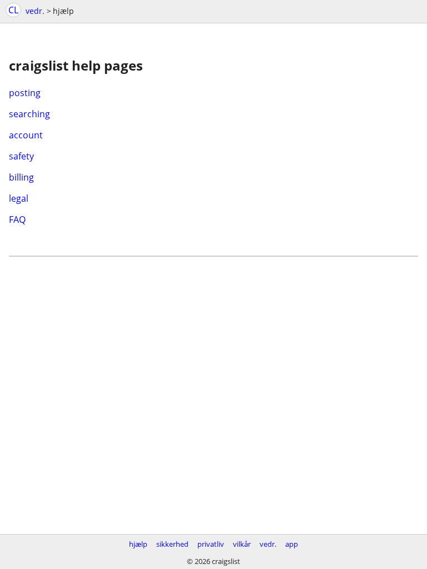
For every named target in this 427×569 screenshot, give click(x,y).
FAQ (17, 219)
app (291, 544)
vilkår (242, 544)
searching (29, 114)
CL (13, 10)
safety (21, 156)
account (26, 135)
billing (21, 177)
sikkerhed (172, 544)
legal (18, 198)
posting (25, 93)
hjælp (138, 544)
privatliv (210, 544)
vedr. (35, 11)
